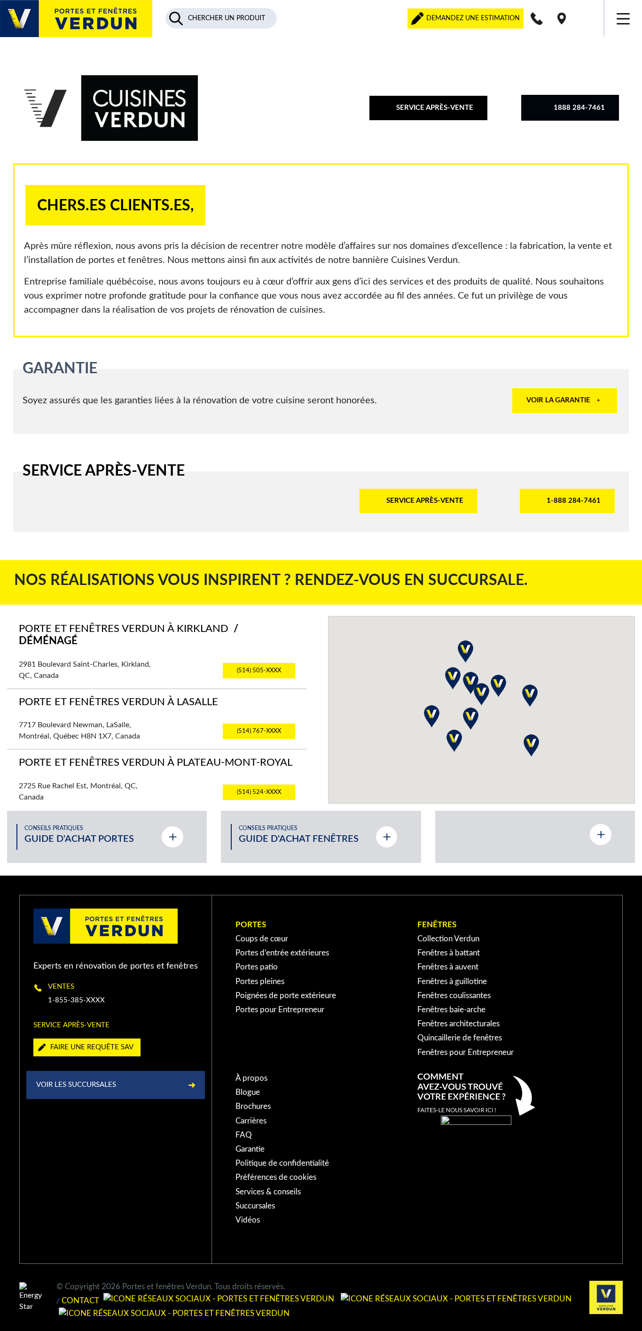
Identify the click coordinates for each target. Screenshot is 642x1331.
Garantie (250, 1149)
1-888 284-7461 (574, 500)
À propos (251, 1078)
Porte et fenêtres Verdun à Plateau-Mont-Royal (155, 763)
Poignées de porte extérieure (285, 996)
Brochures (253, 1106)
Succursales (255, 1206)
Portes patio (256, 967)
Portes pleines (259, 981)
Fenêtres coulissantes (454, 996)
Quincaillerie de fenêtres (459, 1038)
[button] (431, 716)
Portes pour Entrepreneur (279, 1010)
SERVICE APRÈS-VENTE (434, 107)
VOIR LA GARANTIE (558, 400)
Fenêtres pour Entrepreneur (465, 1052)
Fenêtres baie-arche (451, 1010)
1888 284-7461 (579, 107)
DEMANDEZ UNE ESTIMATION (472, 18)
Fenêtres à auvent (447, 967)
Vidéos (247, 1220)
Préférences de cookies (275, 1177)
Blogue (247, 1092)
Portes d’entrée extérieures (282, 953)
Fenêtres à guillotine (452, 981)
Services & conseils (268, 1192)
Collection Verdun (448, 939)
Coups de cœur (261, 939)
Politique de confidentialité (282, 1163)
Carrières (250, 1121)
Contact (80, 1301)
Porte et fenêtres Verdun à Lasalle (118, 702)
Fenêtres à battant (448, 953)
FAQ (243, 1135)
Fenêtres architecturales (458, 1024)
